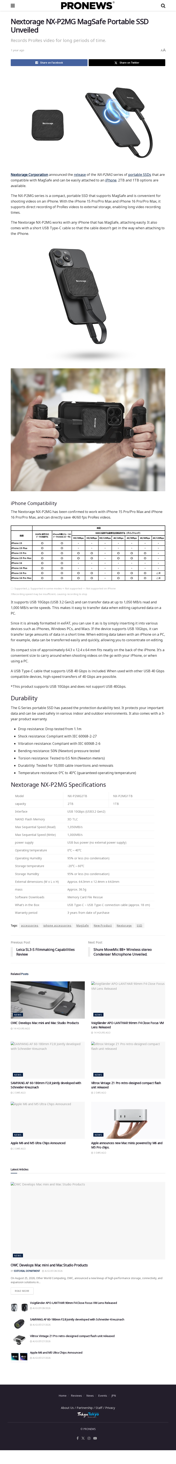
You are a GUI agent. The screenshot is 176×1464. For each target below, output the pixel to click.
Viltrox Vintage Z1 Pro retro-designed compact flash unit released (72, 1336)
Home (63, 1395)
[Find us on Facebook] (78, 1438)
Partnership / (86, 1408)
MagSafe (82, 925)
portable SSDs (139, 174)
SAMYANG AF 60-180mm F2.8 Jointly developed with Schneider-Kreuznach (77, 1319)
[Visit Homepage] (88, 5)
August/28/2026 (53, 1270)
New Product (103, 925)
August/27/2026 (41, 1324)
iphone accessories (57, 925)
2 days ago (19, 1092)
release (80, 174)
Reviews (76, 1395)
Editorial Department (27, 1270)
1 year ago (17, 50)
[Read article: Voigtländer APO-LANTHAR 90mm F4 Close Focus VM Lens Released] (128, 1000)
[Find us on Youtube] (95, 1438)
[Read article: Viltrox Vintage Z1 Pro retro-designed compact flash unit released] (128, 1060)
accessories (29, 925)
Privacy (110, 1408)
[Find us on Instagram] (89, 1438)
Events (102, 1395)
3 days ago (99, 1152)
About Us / (69, 1408)
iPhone (111, 180)
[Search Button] (163, 5)
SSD (139, 925)
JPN (114, 1395)
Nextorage (124, 925)
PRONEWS (89, 1429)
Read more (24, 1289)
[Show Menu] (13, 5)
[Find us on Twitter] (83, 1438)
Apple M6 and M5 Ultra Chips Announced (38, 1143)
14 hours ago (21, 1028)
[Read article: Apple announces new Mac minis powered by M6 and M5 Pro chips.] (128, 1120)
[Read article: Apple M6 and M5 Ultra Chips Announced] (48, 1120)
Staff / (100, 1408)
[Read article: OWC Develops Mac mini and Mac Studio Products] (48, 1000)
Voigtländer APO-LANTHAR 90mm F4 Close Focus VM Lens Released (73, 1303)
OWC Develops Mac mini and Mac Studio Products (45, 1023)
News (18, 1014)
